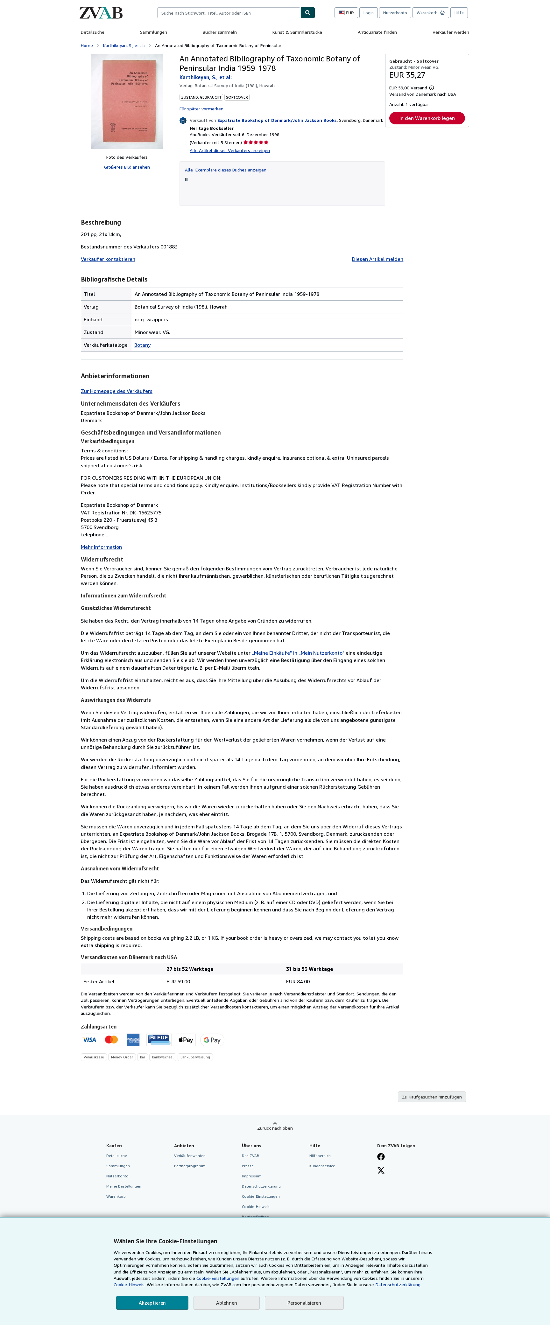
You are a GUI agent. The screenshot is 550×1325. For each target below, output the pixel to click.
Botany (142, 345)
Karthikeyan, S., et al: (124, 45)
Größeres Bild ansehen (127, 167)
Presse (248, 1165)
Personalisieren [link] (304, 1303)
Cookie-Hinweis (256, 1206)
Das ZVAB (250, 1155)
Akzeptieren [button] (152, 1303)
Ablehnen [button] (226, 1303)
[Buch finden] (308, 12)
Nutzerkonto (395, 12)
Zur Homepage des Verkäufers (116, 391)
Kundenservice (322, 1165)
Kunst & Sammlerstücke (297, 32)
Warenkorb (116, 1196)
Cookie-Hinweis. (129, 1284)
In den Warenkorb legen (427, 118)
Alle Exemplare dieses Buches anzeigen (225, 169)
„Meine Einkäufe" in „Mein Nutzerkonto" (298, 653)
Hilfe (459, 12)
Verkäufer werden (451, 32)
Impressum (252, 1176)
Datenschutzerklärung (261, 1186)
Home (87, 45)
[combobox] (228, 12)
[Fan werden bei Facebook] (381, 1157)
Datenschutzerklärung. (398, 1284)
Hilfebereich (320, 1155)
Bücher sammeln (220, 32)
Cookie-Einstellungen (217, 1278)
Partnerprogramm (190, 1165)
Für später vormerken (201, 108)
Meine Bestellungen (123, 1186)
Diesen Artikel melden (377, 259)
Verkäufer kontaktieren (108, 259)
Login (368, 12)
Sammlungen (153, 32)
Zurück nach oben (275, 1128)
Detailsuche (92, 32)
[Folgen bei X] (381, 1171)
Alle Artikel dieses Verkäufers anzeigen (230, 150)
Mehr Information (101, 547)
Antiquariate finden (377, 32)
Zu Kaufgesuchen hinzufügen (432, 1096)
